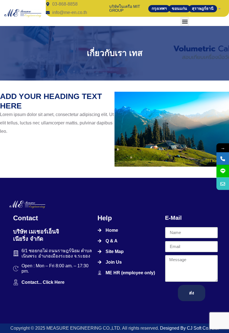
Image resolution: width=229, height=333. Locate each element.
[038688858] (222, 158)
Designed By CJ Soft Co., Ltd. (189, 328)
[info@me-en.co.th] (222, 183)
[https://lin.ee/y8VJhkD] (222, 171)
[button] (184, 21)
